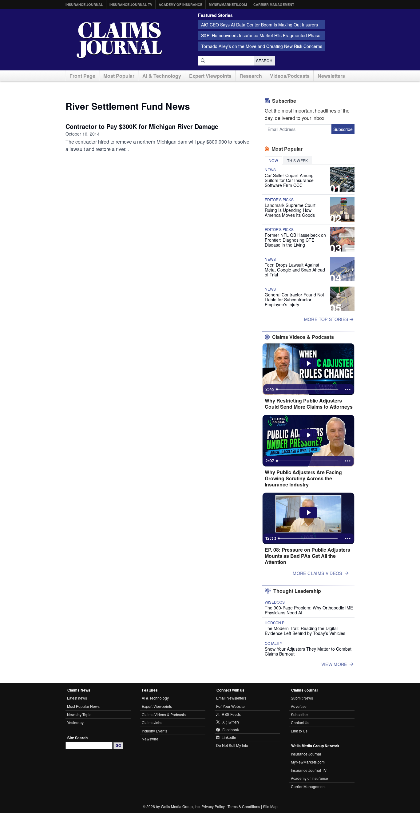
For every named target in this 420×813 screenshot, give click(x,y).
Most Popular (118, 75)
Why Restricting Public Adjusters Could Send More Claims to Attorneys (309, 404)
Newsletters (331, 75)
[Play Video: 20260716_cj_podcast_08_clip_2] (308, 363)
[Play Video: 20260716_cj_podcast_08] (308, 512)
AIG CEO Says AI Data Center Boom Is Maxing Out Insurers (259, 25)
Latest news (77, 697)
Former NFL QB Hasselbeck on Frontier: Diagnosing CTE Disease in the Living (295, 240)
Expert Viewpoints (210, 75)
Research (251, 75)
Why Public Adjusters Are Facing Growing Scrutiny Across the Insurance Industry (303, 478)
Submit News (302, 697)
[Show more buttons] (348, 389)
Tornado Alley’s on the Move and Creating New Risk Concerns (261, 46)
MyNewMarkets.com (228, 4)
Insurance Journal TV (130, 4)
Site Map (270, 806)
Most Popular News (83, 706)
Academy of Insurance (180, 4)
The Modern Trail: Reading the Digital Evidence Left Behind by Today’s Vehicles (305, 630)
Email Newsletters (231, 697)
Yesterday (75, 722)
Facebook (230, 730)
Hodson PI (275, 622)
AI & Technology (161, 75)
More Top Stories (327, 319)
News (270, 169)
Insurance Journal (84, 4)
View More (334, 664)
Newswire (150, 738)
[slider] (308, 389)
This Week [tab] (297, 160)
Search (264, 60)
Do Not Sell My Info (232, 745)
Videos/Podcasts (290, 75)
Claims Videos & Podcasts (164, 714)
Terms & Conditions (244, 806)
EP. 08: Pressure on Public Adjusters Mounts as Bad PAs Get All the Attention (307, 556)
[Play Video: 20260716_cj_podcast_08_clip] (308, 435)
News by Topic (79, 714)
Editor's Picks (279, 199)
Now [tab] (273, 160)
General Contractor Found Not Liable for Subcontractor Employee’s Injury (294, 299)
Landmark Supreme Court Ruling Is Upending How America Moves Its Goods (290, 210)
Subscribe (343, 129)
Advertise (299, 706)
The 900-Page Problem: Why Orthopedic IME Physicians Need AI (309, 610)
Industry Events (154, 730)
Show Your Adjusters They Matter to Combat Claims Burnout (308, 651)
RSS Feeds (231, 714)
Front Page (82, 75)
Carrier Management (273, 4)
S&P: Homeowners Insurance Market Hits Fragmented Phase (260, 35)
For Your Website (230, 706)
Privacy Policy (213, 806)
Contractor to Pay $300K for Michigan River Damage (141, 126)
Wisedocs (275, 602)
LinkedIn (229, 737)
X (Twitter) (230, 722)
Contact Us (300, 722)
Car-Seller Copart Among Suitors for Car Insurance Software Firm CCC (289, 180)
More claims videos (317, 573)
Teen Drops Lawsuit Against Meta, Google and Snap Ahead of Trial (295, 270)
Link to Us (299, 730)
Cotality (273, 643)
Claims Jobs (152, 722)
